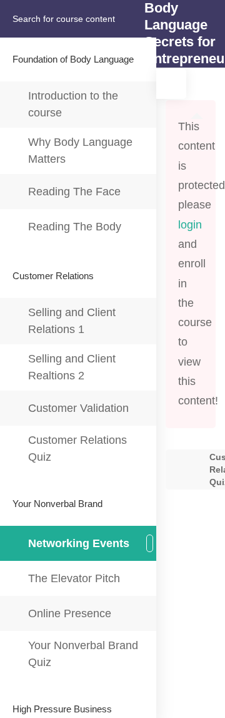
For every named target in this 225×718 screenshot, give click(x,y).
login (190, 224)
